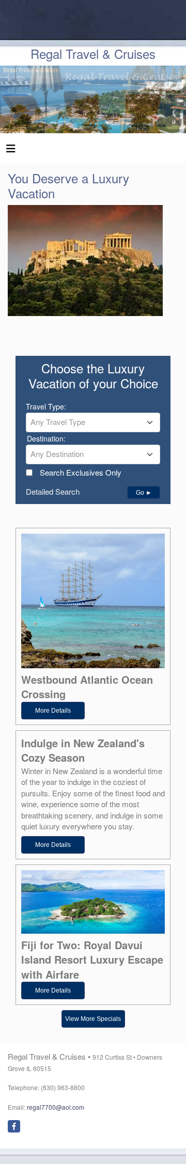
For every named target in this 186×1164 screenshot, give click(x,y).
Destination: (46, 438)
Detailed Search (53, 491)
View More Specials (93, 1019)
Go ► (144, 492)
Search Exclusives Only (80, 472)
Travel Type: (46, 406)
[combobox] (93, 422)
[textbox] (93, 422)
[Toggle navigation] (11, 151)
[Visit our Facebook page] (14, 1126)
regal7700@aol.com (55, 1107)
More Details (53, 710)
